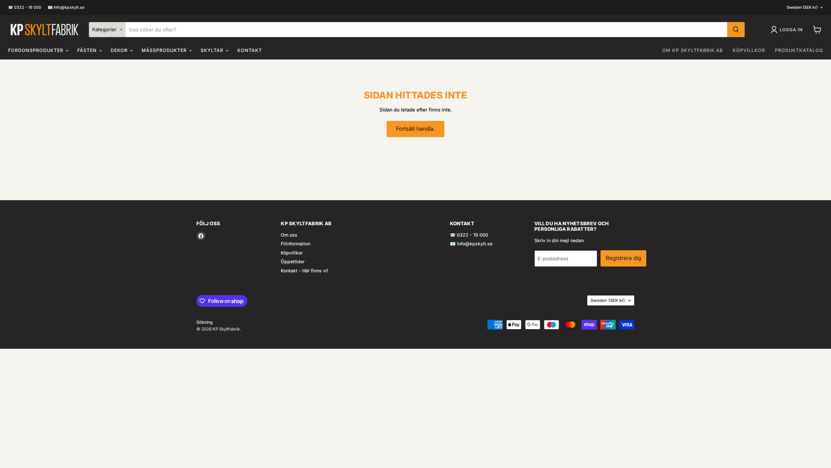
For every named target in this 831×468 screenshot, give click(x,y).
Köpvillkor (749, 50)
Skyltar (213, 50)
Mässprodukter (165, 50)
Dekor (120, 50)
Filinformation (295, 243)
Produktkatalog (799, 50)
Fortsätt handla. (415, 128)
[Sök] (736, 29)
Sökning (204, 322)
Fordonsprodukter (36, 50)
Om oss (289, 235)
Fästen (87, 50)
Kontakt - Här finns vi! (304, 270)
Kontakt (249, 50)
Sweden (802, 7)
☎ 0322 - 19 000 (24, 7)
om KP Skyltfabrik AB (692, 50)
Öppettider (292, 261)
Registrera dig (623, 258)
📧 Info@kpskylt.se (66, 7)
